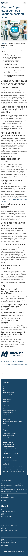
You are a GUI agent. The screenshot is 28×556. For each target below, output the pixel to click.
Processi (5, 417)
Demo (2, 514)
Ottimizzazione (6, 414)
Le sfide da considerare (9, 63)
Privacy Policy (5, 544)
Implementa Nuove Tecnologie (9, 530)
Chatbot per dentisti (10, 373)
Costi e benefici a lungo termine (11, 61)
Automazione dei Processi (9, 440)
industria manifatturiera (8, 444)
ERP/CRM (3, 528)
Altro (6, 43)
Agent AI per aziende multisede (10, 460)
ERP (4, 408)
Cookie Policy (4, 545)
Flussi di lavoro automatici (9, 410)
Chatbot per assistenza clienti (10, 449)
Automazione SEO (7, 399)
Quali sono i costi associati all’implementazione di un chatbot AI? (16, 76)
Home (2, 43)
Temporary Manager (8, 425)
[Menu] (25, 3)
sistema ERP (6, 437)
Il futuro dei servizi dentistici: (11, 64)
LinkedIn (3, 500)
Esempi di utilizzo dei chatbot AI (11, 58)
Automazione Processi (8, 397)
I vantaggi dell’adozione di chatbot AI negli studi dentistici (14, 53)
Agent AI (5, 386)
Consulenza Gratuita (6, 540)
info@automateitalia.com (7, 497)
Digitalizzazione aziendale (9, 433)
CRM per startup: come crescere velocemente (15, 364)
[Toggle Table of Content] (24, 48)
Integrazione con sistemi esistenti (12, 60)
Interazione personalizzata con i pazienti (13, 57)
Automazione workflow (8, 435)
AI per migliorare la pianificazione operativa (13, 471)
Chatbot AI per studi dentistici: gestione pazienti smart (13, 50)
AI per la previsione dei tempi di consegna (13, 469)
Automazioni (6, 401)
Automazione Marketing (8, 394)
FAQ (5, 66)
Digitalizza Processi (6, 527)
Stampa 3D (5, 423)
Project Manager (7, 419)
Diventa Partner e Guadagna (8, 542)
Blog (2, 539)
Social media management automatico (12, 421)
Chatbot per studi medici (9, 451)
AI (3, 388)
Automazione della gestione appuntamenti (13, 55)
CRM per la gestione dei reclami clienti (12, 467)
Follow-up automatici (8, 412)
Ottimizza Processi (6, 531)
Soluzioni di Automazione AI (8, 511)
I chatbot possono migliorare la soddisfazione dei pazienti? (16, 71)
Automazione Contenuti (8, 392)
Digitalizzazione (7, 406)
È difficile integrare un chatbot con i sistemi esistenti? (15, 73)
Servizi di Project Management (9, 525)
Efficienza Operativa (8, 442)
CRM (4, 403)
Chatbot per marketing (8, 446)
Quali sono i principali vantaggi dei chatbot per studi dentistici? (15, 68)
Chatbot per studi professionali (10, 453)
